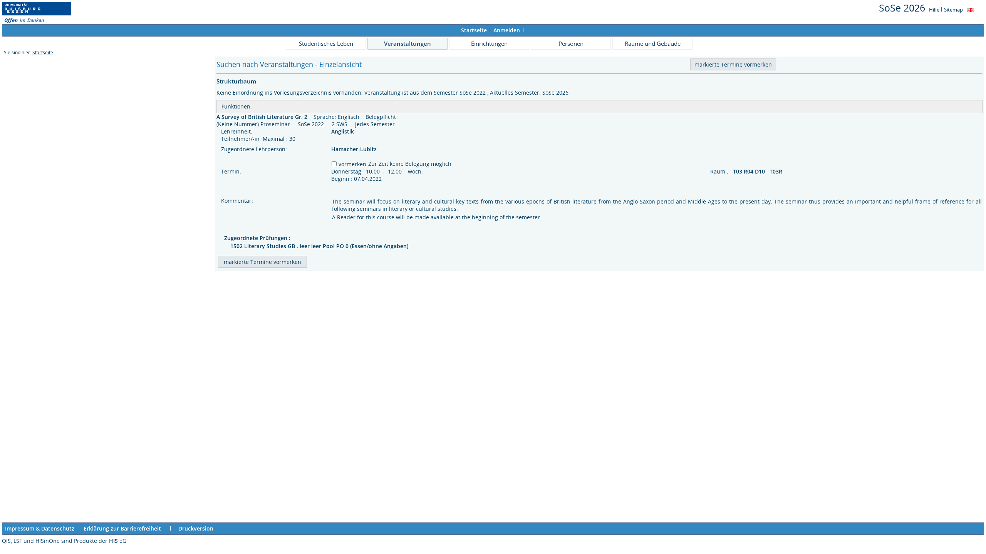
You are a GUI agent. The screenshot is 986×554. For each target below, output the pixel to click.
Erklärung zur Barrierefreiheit (122, 528)
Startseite (42, 52)
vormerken (352, 164)
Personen (571, 43)
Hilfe (934, 9)
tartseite (474, 30)
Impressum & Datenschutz (39, 528)
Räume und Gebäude (653, 43)
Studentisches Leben (326, 43)
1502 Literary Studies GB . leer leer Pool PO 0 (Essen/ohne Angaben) (319, 246)
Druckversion (195, 528)
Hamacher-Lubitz (354, 149)
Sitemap (953, 9)
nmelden (506, 30)
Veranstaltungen (407, 43)
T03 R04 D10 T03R (758, 171)
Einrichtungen (489, 43)
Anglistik (343, 131)
